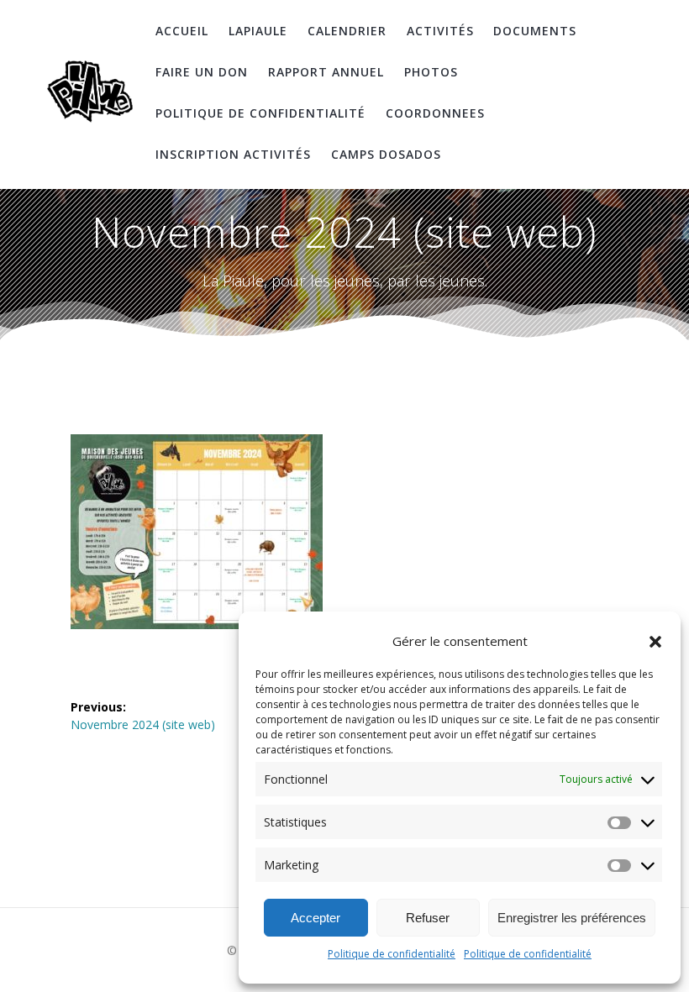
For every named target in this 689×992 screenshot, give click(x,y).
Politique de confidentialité (391, 954)
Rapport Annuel (326, 72)
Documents (534, 31)
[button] (655, 641)
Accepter (315, 918)
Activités (440, 31)
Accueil (181, 31)
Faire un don (201, 72)
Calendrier (347, 31)
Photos (431, 72)
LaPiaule (258, 31)
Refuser (428, 918)
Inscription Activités (233, 154)
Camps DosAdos (386, 154)
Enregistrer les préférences (571, 918)
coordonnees (435, 113)
